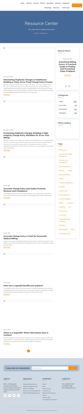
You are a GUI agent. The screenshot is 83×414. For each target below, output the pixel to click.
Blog (43, 386)
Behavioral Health (64, 174)
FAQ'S (44, 384)
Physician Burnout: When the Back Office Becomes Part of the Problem (68, 66)
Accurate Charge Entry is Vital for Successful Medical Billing (25, 237)
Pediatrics (62, 225)
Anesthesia (62, 215)
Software (58, 3)
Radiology (62, 207)
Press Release (63, 229)
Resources (56, 7)
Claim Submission (64, 195)
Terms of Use (46, 391)
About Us (29, 3)
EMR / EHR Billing (28, 388)
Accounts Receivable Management (65, 155)
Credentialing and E (65, 233)
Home (22, 3)
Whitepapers (62, 113)
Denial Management (65, 166)
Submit (73, 368)
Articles (61, 101)
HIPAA (61, 203)
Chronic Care (63, 211)
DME (72, 229)
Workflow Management (66, 182)
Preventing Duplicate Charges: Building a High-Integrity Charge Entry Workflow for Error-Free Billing (26, 135)
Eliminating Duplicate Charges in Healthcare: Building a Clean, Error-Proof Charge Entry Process (28, 80)
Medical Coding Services (30, 386)
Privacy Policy (46, 388)
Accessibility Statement (49, 399)
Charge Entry (63, 191)
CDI (70, 207)
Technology (47, 7)
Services (36, 3)
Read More (7, 94)
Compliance (65, 3)
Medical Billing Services (30, 384)
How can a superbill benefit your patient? (23, 285)
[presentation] (65, 86)
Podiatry (61, 170)
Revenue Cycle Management (63, 161)
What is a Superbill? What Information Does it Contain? (26, 333)
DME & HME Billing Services (31, 393)
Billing (61, 178)
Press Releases (63, 109)
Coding (70, 170)
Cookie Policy (46, 397)
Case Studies (62, 105)
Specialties (50, 3)
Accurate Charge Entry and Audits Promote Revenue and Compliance (25, 189)
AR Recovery (63, 150)
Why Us (42, 3)
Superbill (61, 187)
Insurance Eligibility (65, 199)
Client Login (65, 7)
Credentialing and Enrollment (64, 220)
